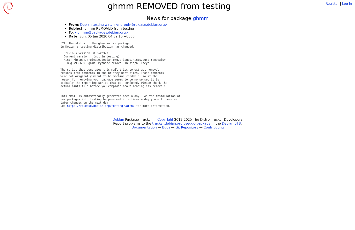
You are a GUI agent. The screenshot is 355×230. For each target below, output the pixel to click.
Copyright (165, 119)
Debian (118, 119)
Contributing (214, 127)
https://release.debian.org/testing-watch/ (100, 105)
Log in (347, 4)
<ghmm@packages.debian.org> (101, 32)
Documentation (144, 127)
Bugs (166, 127)
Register (332, 4)
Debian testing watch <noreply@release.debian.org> (123, 25)
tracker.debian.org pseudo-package (181, 123)
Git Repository (186, 127)
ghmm (201, 18)
